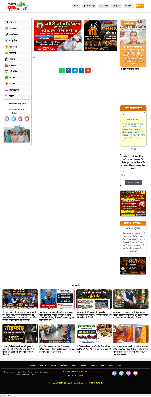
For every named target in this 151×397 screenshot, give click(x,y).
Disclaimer (44, 372)
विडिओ (111, 365)
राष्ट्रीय (53, 365)
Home (5, 372)
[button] (62, 70)
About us (13, 372)
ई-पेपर (119, 365)
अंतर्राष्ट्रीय (63, 365)
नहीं (124, 175)
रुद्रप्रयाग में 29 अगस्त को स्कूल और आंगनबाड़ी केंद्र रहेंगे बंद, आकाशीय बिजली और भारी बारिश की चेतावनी (93, 315)
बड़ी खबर (33, 365)
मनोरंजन (94, 365)
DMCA (33, 374)
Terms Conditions (22, 374)
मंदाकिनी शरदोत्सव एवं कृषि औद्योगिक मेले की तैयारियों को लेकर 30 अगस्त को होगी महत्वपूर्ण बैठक (93, 349)
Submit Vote (133, 182)
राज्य (41, 365)
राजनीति (83, 365)
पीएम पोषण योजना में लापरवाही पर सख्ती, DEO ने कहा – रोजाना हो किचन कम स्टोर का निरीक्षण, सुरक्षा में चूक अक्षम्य (56, 349)
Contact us (22, 372)
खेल (102, 365)
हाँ (123, 171)
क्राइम (74, 365)
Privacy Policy (33, 372)
